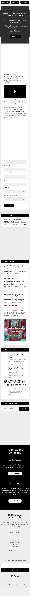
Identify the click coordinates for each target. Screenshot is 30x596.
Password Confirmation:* (11, 195)
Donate (25, 2)
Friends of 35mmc (15, 548)
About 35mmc (15, 538)
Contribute (5, 2)
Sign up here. (8, 291)
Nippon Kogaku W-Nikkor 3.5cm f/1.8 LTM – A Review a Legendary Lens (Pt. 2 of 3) (16, 383)
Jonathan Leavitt (14, 380)
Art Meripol (12, 354)
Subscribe (15, 2)
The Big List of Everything (15, 550)
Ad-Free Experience (15, 540)
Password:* (7, 188)
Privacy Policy (15, 553)
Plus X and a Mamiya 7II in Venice (16, 356)
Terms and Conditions (15, 555)
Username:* (7, 173)
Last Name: (7, 165)
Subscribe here (15, 473)
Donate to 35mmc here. (11, 305)
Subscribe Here (15, 36)
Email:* (6, 180)
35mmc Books (15, 546)
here (16, 104)
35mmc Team (15, 544)
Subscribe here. (8, 278)
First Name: (7, 158)
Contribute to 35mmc (15, 542)
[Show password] (23, 191)
